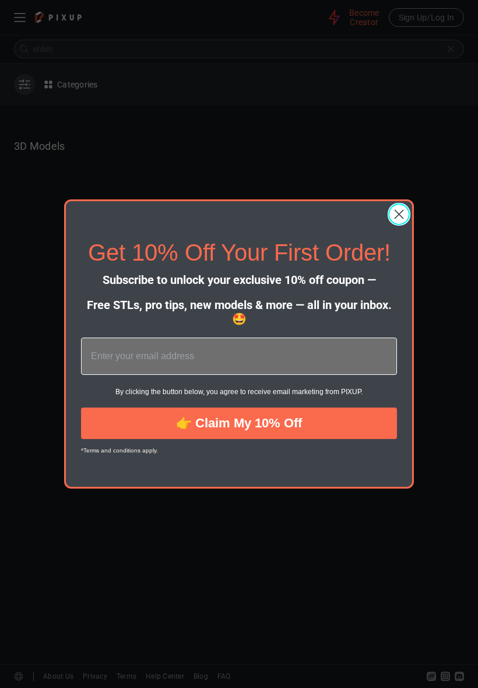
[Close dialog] (399, 214)
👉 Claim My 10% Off (239, 423)
